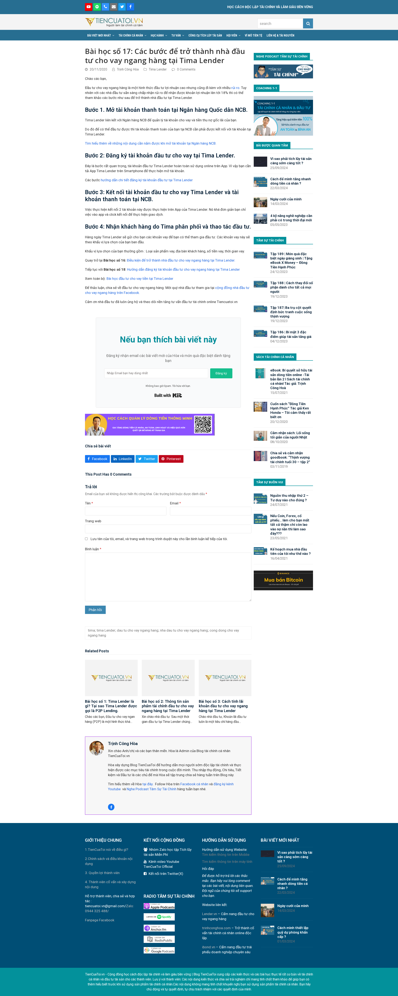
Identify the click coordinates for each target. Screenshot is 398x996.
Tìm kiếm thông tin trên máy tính (227, 862)
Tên (89, 503)
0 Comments (186, 69)
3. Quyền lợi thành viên (102, 873)
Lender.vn (209, 914)
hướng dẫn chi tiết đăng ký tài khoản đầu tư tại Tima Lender (147, 180)
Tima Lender (158, 69)
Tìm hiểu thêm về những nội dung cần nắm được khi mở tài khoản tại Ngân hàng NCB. (150, 143)
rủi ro (235, 88)
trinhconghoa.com (216, 928)
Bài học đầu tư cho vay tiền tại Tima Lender (140, 278)
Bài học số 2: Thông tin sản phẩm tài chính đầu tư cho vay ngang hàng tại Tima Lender (168, 706)
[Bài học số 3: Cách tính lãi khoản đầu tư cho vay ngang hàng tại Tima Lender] (225, 678)
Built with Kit (168, 395)
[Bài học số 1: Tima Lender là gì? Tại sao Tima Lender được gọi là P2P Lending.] (111, 678)
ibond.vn (208, 947)
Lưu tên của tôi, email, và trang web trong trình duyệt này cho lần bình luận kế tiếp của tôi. (159, 539)
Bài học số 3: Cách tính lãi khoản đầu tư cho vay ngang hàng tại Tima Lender (223, 706)
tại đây (147, 784)
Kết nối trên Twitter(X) (166, 874)
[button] (97, 459)
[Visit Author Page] (96, 748)
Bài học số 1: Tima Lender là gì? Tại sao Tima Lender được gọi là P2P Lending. (111, 706)
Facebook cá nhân (194, 784)
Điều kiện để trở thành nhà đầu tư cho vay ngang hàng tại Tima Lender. (181, 260)
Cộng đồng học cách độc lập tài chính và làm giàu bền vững (149, 974)
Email (175, 503)
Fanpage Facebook (99, 920)
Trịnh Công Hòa (128, 69)
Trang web (93, 521)
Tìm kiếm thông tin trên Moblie (225, 854)
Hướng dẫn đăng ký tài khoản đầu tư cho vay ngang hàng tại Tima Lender (183, 269)
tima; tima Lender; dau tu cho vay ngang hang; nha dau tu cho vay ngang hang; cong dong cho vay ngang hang (163, 632)
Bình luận (93, 549)
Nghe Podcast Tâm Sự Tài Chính (151, 789)
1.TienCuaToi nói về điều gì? (106, 849)
